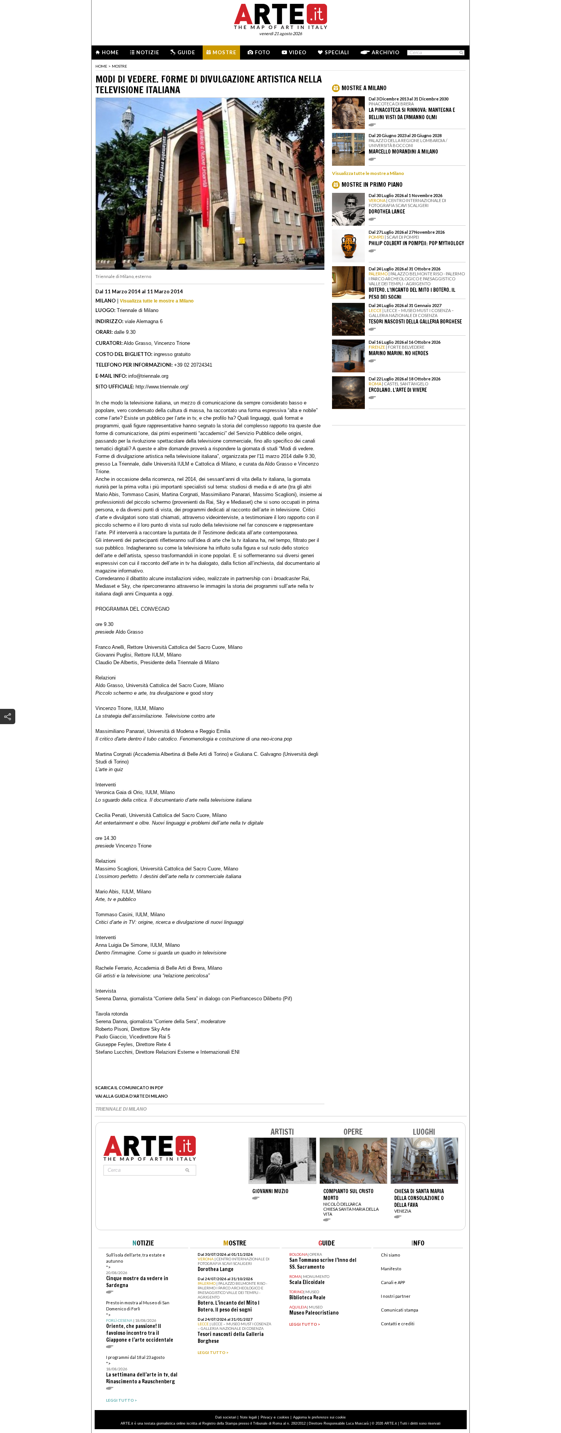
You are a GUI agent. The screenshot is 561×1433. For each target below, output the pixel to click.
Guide (186, 52)
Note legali (248, 1417)
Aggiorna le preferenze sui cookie (319, 1417)
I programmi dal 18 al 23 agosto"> (141, 1370)
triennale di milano (121, 1109)
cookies (283, 1417)
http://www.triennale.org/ (162, 387)
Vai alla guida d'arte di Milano (131, 1095)
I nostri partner (396, 1296)
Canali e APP (393, 1282)
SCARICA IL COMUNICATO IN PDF (129, 1087)
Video (297, 52)
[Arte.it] (280, 15)
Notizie (147, 52)
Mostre (224, 52)
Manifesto (391, 1268)
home (101, 66)
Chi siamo (390, 1254)
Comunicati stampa (399, 1309)
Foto (262, 52)
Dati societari (225, 1417)
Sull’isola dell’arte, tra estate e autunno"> (137, 1270)
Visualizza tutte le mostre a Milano (156, 301)
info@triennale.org (148, 376)
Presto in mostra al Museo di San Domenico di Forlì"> (139, 1321)
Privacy (266, 1417)
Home (110, 52)
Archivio (386, 52)
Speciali (337, 52)
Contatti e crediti (397, 1323)
